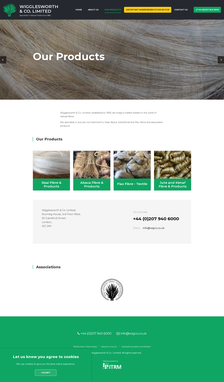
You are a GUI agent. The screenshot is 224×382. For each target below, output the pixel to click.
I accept (45, 372)
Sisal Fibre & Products (51, 170)
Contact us (181, 10)
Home (79, 10)
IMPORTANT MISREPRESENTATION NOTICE (147, 10)
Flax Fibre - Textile (132, 170)
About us (93, 10)
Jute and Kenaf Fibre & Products (172, 170)
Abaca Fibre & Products (91, 170)
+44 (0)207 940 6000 (208, 10)
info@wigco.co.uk (153, 228)
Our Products (113, 10)
